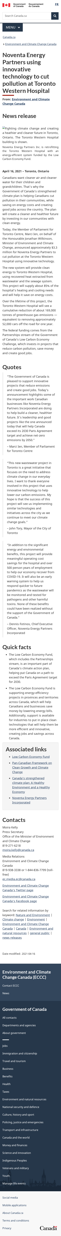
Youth (6, 1176)
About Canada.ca (12, 1213)
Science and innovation (16, 1153)
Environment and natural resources (24, 1099)
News (5, 993)
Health (6, 1084)
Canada (21, 928)
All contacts (9, 1017)
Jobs (5, 1046)
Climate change (13, 919)
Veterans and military (15, 1168)
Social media (10, 1197)
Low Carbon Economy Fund (31, 757)
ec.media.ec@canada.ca (18, 879)
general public (40, 933)
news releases (12, 938)
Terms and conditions (15, 1220)
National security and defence (20, 1107)
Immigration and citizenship (19, 1053)
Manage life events (14, 1183)
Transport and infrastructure (20, 1130)
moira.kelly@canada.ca (18, 850)
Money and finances (14, 1145)
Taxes (5, 1091)
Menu (11, 27)
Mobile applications (14, 1205)
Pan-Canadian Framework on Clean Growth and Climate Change (32, 767)
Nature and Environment (33, 915)
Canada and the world (16, 1137)
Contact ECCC (10, 985)
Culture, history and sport (18, 1114)
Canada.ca (9, 37)
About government (14, 1033)
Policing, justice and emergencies (22, 1122)
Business (7, 1069)
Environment (36, 919)
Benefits (7, 1076)
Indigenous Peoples (14, 1160)
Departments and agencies (19, 1025)
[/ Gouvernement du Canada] (22, 5)
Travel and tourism (14, 1061)
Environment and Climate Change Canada (30, 44)
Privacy (6, 1228)
